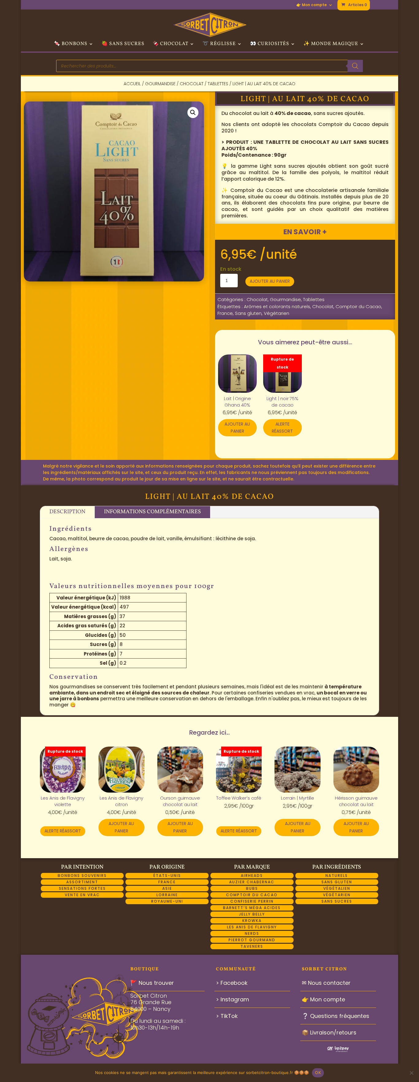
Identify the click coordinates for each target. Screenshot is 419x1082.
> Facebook (232, 983)
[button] (192, 112)
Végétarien (276, 313)
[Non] (411, 1073)
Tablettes (218, 84)
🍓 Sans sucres (123, 44)
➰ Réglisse (219, 44)
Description (67, 512)
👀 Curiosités (269, 44)
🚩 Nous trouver (152, 983)
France (225, 313)
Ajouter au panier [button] (237, 427)
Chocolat (191, 84)
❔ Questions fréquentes (335, 1016)
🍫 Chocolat (170, 44)
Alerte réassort (282, 427)
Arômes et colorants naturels (277, 306)
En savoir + (304, 232)
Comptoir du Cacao (358, 306)
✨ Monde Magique (330, 44)
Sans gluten (248, 313)
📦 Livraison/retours (329, 1032)
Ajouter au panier (270, 281)
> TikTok (227, 1016)
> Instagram (232, 999)
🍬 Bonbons (70, 44)
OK (318, 1072)
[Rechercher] (355, 66)
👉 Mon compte (311, 5)
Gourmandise (160, 84)
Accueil (132, 84)
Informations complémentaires (152, 512)
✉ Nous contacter (326, 983)
